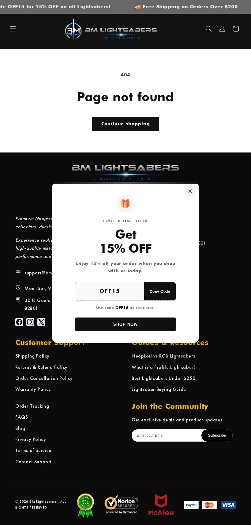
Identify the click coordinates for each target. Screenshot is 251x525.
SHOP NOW (125, 324)
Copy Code (160, 291)
